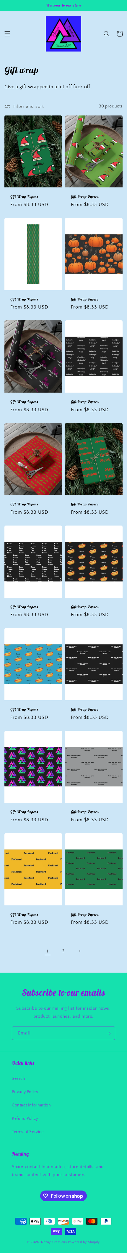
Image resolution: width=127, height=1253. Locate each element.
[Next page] (79, 951)
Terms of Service (28, 1132)
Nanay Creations (54, 1242)
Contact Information (31, 1105)
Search (18, 1078)
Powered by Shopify (84, 1242)
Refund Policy (25, 1118)
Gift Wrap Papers (24, 196)
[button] (7, 33)
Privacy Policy (25, 1092)
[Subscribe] (108, 1033)
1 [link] (47, 951)
